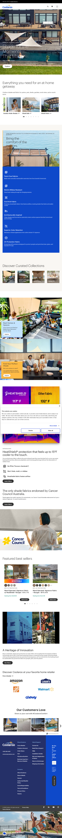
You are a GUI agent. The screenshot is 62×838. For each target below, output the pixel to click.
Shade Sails (26, 113)
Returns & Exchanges (38, 761)
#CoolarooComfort (22, 756)
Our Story (8, 663)
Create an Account (22, 748)
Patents (19, 793)
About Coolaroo (21, 772)
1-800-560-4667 (6, 751)
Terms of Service (6, 809)
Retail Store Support (37, 748)
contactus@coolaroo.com (9, 754)
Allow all (50, 430)
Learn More (8, 481)
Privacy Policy (21, 791)
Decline (31, 430)
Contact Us (35, 745)
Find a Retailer (7, 676)
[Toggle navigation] (57, 6)
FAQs (33, 751)
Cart (18, 753)
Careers (19, 778)
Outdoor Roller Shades (10, 113)
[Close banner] (59, 406)
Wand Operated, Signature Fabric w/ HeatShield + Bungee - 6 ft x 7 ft (16, 591)
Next (59, 105)
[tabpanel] (12, 106)
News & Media (21, 775)
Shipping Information (38, 764)
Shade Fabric (45, 113)
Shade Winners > (14, 1)
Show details (53, 425)
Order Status (20, 751)
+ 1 (51, 585)
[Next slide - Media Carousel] (60, 726)
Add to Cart (24, 599)
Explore (7, 66)
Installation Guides (37, 753)
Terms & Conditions (22, 788)
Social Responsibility (23, 785)
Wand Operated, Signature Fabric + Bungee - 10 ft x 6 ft (45, 591)
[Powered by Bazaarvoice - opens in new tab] (52, 734)
